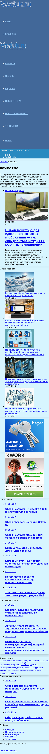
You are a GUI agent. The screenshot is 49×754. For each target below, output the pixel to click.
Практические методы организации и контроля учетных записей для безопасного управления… (26, 411)
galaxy (30, 660)
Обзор (26, 664)
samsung (6, 665)
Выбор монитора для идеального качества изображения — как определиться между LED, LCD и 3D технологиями (25, 237)
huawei (36, 660)
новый (17, 670)
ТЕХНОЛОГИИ (12, 126)
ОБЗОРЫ (9, 76)
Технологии (10, 739)
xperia (18, 665)
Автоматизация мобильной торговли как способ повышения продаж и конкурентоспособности (24, 322)
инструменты (37, 668)
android (3, 660)
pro (1, 665)
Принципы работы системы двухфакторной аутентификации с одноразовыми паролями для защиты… (26, 381)
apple (25, 660)
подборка (30, 670)
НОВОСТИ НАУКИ (13, 101)
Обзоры (9, 737)
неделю (11, 670)
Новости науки (12, 734)
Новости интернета (16, 113)
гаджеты (18, 667)
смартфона (8, 673)
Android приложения (14, 660)
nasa (47, 660)
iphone (42, 660)
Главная (4, 162)
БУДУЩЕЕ (10, 88)
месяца (3, 670)
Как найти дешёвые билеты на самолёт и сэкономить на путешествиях (25, 294)
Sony (13, 664)
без (12, 667)
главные (27, 668)
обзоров (23, 670)
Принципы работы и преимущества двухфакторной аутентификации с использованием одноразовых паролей (24, 352)
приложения (37, 670)
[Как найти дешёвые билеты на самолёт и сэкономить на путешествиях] (19, 291)
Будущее (9, 730)
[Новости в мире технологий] (16, 7)
